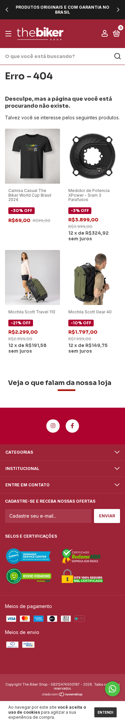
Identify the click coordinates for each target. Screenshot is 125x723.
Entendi (105, 712)
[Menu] (9, 34)
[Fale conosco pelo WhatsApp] (112, 688)
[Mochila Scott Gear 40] (92, 277)
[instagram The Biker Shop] (53, 426)
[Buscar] (117, 56)
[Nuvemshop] (62, 695)
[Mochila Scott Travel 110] (32, 277)
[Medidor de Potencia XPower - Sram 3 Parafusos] (92, 155)
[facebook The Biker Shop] (72, 426)
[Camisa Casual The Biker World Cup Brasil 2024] (32, 155)
